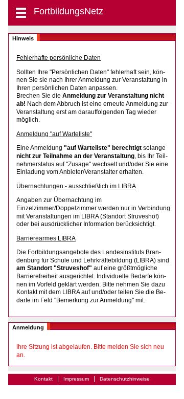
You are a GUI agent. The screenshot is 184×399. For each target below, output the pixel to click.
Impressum (76, 379)
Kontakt (43, 379)
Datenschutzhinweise (125, 379)
